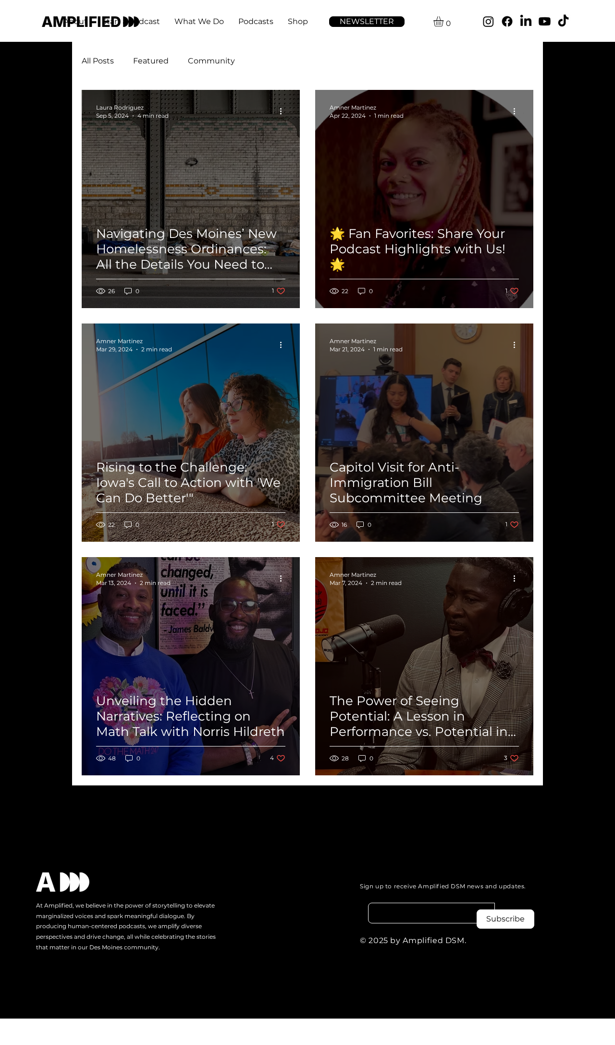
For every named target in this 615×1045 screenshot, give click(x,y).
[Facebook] (507, 21)
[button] (367, 21)
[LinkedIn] (526, 21)
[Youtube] (545, 21)
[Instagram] (488, 21)
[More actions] (284, 111)
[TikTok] (563, 21)
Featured (151, 60)
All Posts (98, 60)
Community (211, 60)
